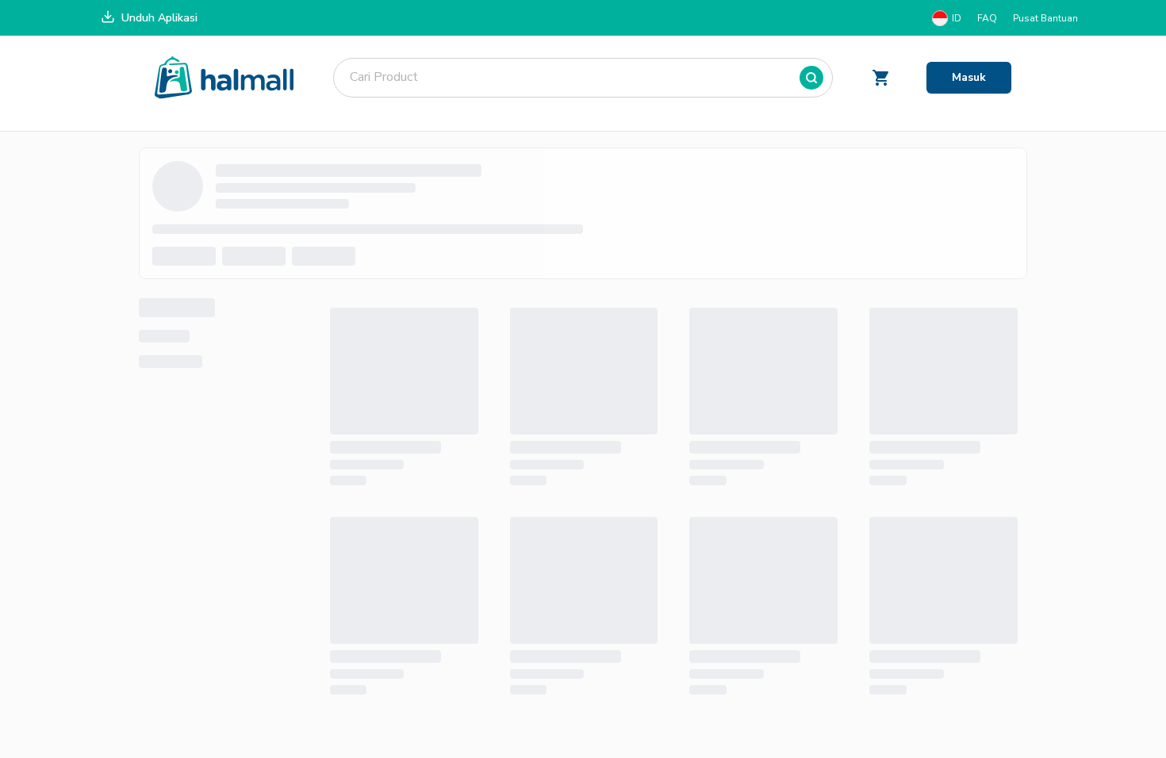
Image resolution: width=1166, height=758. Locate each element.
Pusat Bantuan (1045, 18)
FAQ (987, 18)
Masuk (969, 77)
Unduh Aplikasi (159, 17)
